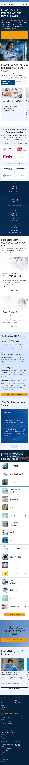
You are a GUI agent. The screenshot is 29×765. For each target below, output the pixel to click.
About (2, 703)
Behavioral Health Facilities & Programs (6, 722)
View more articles (14, 688)
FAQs (2, 755)
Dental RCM (18, 703)
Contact (17, 1)
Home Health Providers (7, 730)
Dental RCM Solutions (13, 37)
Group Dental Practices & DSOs (7, 733)
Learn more (14, 290)
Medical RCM (18, 700)
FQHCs (3, 719)
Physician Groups (5, 717)
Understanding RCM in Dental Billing (6, 749)
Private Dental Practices (4, 737)
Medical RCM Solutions (14, 33)
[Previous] (12, 446)
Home (2, 700)
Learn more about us (14, 394)
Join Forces (4, 707)
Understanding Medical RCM (7, 745)
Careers (12, 1)
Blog (2, 752)
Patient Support (24, 1)
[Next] (16, 446)
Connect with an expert (14, 640)
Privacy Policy (4, 759)
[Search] (23, 4)
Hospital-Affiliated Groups (5, 726)
